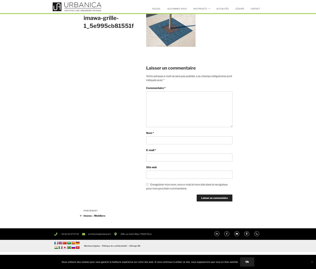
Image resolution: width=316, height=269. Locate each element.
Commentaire (156, 88)
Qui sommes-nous (177, 8)
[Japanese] (65, 247)
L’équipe (239, 8)
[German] (78, 243)
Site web (151, 167)
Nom (150, 133)
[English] (61, 243)
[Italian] (61, 247)
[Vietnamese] (78, 247)
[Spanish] (73, 243)
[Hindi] (56, 247)
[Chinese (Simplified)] (65, 243)
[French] (56, 243)
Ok (247, 261)
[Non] (312, 262)
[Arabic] (69, 243)
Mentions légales (92, 246)
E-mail (151, 150)
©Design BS (134, 246)
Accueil (156, 8)
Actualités (222, 8)
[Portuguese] (69, 247)
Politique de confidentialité (114, 246)
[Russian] (73, 247)
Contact (255, 8)
